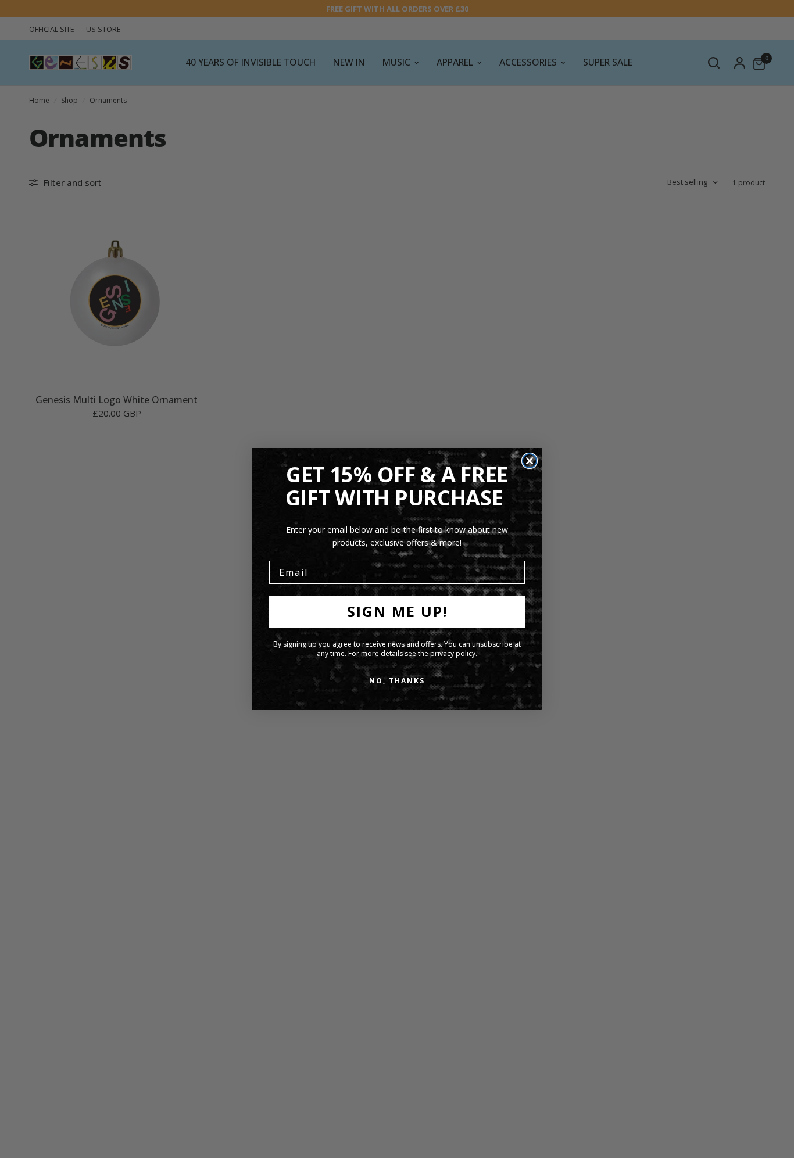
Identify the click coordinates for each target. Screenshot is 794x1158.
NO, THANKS (397, 681)
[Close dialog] (530, 461)
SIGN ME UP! (397, 611)
